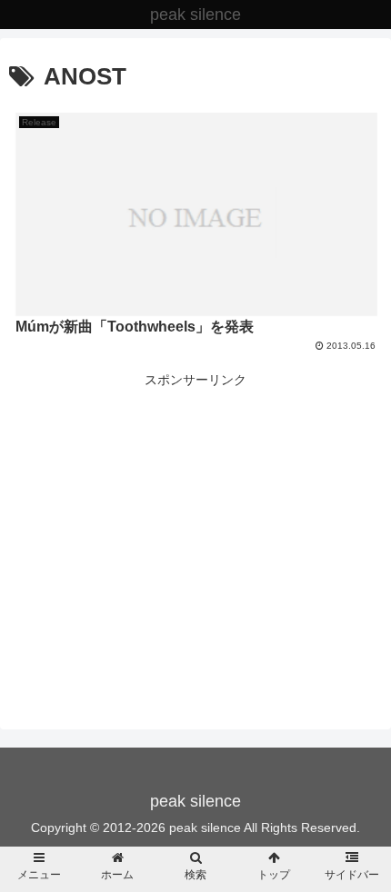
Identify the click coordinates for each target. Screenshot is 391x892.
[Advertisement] (195, 518)
